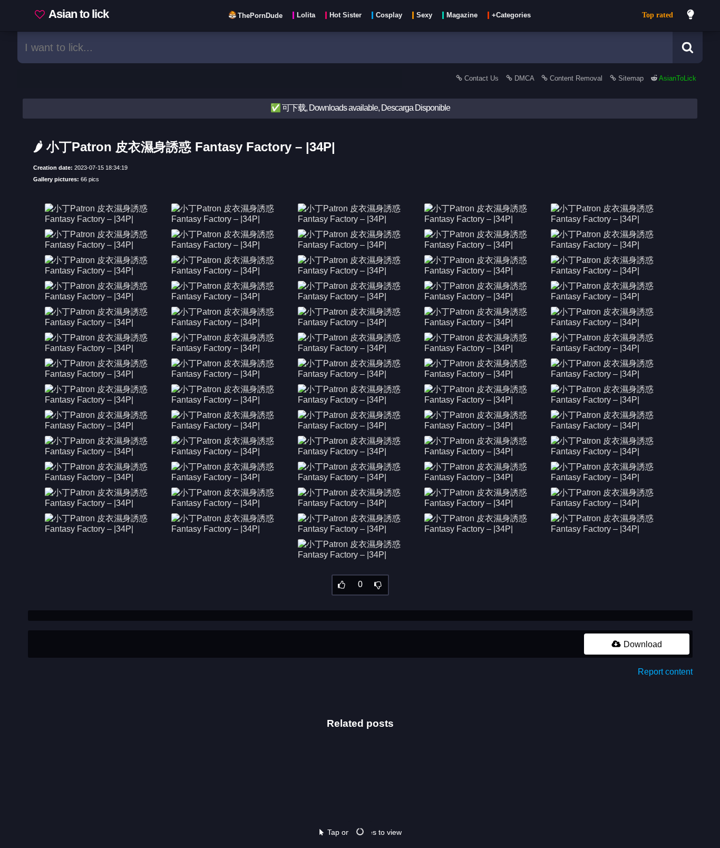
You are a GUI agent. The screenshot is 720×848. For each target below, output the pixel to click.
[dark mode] (691, 16)
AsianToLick (676, 78)
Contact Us (481, 78)
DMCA (524, 78)
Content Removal (576, 78)
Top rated (657, 15)
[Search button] (688, 47)
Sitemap (631, 78)
